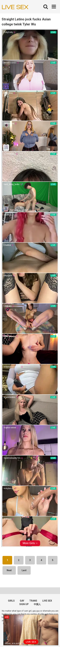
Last (24, 570)
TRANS (33, 600)
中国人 (37, 604)
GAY (22, 600)
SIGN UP (24, 604)
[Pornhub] (15, 6)
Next (9, 570)
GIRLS (11, 600)
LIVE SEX (47, 600)
